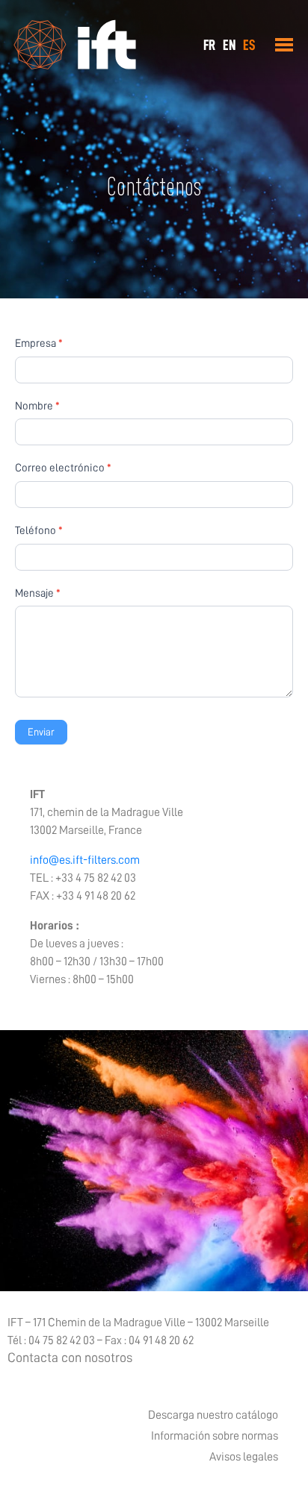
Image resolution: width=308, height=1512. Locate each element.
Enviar (41, 732)
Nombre (37, 406)
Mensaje (38, 593)
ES (249, 44)
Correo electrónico (63, 468)
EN (229, 44)
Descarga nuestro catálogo (213, 1415)
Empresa (39, 343)
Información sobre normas (214, 1436)
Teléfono (39, 530)
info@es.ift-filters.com (85, 860)
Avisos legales (243, 1457)
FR (209, 44)
